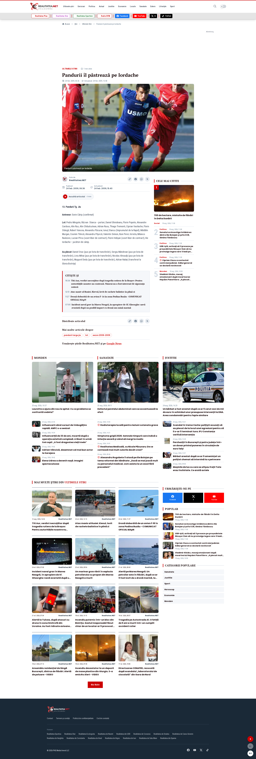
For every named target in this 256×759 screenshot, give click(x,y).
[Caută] (215, 6)
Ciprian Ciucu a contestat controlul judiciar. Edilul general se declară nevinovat (176, 263)
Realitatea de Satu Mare (148, 738)
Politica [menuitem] (92, 6)
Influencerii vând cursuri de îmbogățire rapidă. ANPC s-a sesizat (64, 427)
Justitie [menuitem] (111, 6)
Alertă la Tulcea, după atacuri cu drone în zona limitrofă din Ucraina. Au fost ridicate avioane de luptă (51, 624)
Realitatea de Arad (95, 738)
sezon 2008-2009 (101, 335)
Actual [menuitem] (101, 6)
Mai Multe (95, 684)
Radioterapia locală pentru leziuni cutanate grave (129, 425)
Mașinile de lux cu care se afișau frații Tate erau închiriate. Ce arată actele (197, 469)
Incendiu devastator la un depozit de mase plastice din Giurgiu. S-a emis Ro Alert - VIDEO (94, 671)
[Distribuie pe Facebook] (135, 179)
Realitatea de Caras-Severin (182, 734)
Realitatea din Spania (168, 738)
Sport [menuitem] (172, 6)
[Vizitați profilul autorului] (64, 179)
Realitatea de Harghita (55, 738)
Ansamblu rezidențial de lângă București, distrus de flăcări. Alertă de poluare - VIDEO (51, 671)
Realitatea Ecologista (87, 734)
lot (86, 335)
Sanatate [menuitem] (143, 6)
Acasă (67, 24)
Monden (163, 271)
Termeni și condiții (63, 718)
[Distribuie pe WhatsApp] (141, 179)
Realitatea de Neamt (105, 734)
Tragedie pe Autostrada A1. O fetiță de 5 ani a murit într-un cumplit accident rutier (139, 623)
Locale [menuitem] (133, 6)
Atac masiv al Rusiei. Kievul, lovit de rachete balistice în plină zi (103, 291)
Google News (114, 343)
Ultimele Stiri (87, 24)
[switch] (223, 6)
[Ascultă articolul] (250, 739)
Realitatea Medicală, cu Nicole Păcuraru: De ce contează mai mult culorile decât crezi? (125, 448)
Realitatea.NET (77, 180)
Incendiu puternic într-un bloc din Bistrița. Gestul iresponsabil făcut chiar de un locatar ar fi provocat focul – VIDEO (94, 624)
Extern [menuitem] (152, 6)
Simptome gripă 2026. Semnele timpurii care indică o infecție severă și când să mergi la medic (127, 437)
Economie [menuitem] (122, 6)
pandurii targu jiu (72, 335)
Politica (163, 229)
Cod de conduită (103, 718)
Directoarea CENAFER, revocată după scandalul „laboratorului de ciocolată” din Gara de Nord (138, 671)
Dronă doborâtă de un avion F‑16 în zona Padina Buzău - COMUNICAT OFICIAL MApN (106, 298)
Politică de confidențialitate (83, 718)
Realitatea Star (69, 734)
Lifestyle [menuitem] (162, 6)
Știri (76, 24)
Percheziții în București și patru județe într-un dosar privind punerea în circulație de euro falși (197, 445)
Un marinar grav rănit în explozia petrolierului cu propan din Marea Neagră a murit (94, 574)
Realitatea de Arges (112, 738)
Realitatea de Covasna (141, 734)
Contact (50, 718)
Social (157, 223)
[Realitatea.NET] (44, 6)
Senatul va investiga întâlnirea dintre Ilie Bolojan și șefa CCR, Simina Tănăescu (175, 235)
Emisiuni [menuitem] (81, 6)
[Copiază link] (129, 179)
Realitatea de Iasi (129, 738)
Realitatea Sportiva (54, 734)
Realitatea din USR (123, 734)
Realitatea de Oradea (161, 734)
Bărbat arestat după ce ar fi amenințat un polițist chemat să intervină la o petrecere (197, 458)
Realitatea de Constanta (76, 738)
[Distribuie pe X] (147, 179)
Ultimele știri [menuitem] (68, 6)
